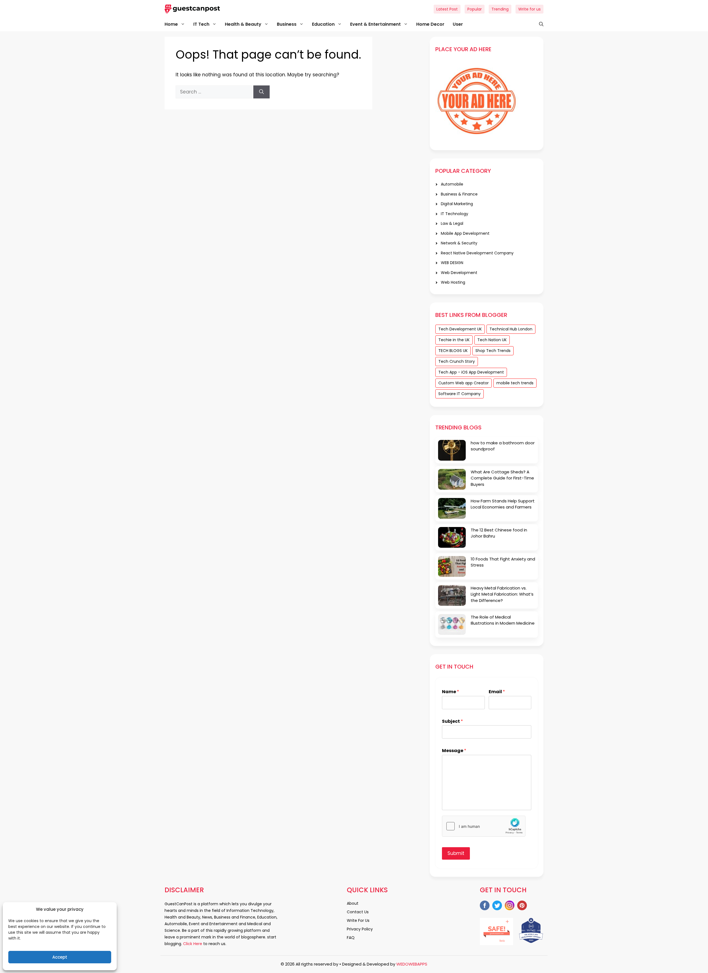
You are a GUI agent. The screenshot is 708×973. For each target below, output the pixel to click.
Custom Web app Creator (463, 383)
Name (450, 692)
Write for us (529, 9)
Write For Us (358, 920)
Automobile (452, 184)
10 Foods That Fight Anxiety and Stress (503, 562)
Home (171, 24)
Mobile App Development (465, 233)
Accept (59, 957)
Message (454, 751)
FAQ (351, 937)
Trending (500, 9)
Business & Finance (459, 194)
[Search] (261, 92)
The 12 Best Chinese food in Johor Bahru (499, 533)
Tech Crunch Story (456, 361)
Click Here (192, 943)
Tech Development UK (460, 329)
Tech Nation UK (492, 340)
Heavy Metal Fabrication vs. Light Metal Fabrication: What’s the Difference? (502, 594)
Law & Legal (452, 223)
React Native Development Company (477, 253)
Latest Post (447, 9)
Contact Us (358, 912)
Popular (474, 9)
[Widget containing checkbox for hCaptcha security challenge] (483, 826)
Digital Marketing (457, 204)
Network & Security (459, 243)
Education (323, 24)
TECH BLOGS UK (453, 350)
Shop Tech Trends (493, 350)
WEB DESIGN (452, 262)
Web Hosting (453, 282)
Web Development (459, 272)
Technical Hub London (511, 329)
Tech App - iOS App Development (471, 372)
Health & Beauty (243, 24)
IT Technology (454, 213)
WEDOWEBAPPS (411, 964)
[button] (538, 24)
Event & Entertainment (375, 24)
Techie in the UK (454, 340)
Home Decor (430, 24)
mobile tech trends (514, 383)
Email (497, 692)
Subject (452, 721)
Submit (455, 853)
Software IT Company (459, 393)
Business (286, 24)
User (458, 24)
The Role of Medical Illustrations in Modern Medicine (503, 620)
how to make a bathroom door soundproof (503, 446)
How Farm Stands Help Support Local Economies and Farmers (503, 504)
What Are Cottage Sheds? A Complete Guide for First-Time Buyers (502, 478)
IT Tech (201, 24)
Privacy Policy (360, 929)
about (352, 903)
